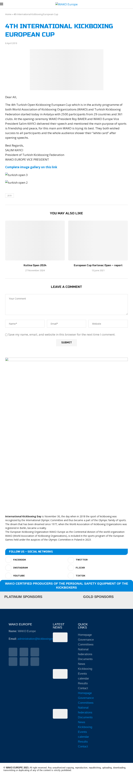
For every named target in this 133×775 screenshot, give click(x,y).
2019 (9, 195)
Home (8, 14)
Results (83, 683)
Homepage (85, 634)
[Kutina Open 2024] (35, 240)
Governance (86, 639)
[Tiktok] (34, 661)
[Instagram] (34, 652)
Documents (85, 659)
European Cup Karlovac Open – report (98, 265)
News (81, 664)
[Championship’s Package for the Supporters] (60, 714)
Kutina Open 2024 (35, 265)
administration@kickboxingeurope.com (41, 638)
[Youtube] (24, 661)
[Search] (131, 4)
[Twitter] (24, 652)
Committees (86, 644)
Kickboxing (85, 668)
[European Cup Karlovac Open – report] (98, 240)
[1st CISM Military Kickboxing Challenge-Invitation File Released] (60, 674)
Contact (83, 688)
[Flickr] (13, 661)
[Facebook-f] (13, 652)
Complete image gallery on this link (31, 167)
